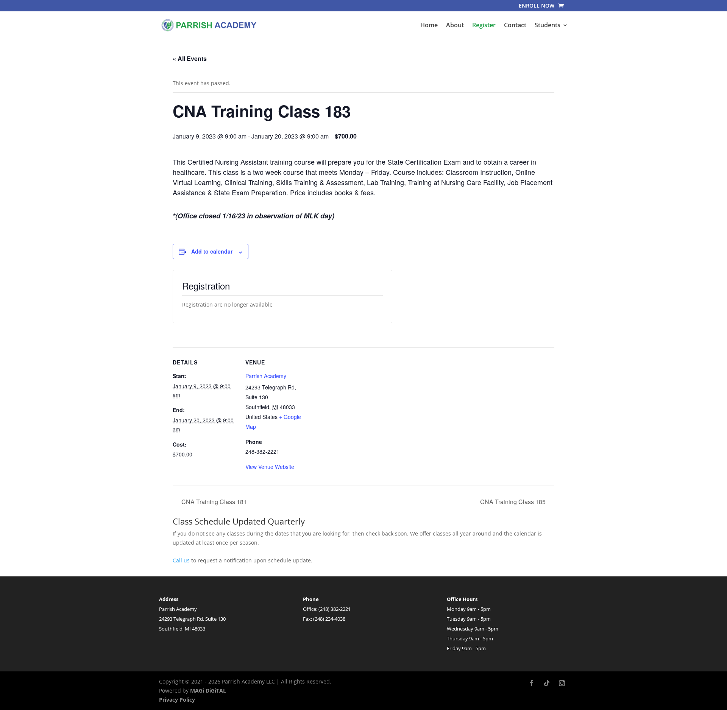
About (455, 25)
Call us (181, 560)
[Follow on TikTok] (547, 683)
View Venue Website (269, 466)
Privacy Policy (177, 699)
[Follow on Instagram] (562, 683)
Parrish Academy (265, 376)
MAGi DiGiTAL (208, 690)
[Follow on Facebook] (532, 683)
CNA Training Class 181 (213, 501)
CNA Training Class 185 (513, 501)
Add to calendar (211, 251)
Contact (515, 25)
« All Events (190, 58)
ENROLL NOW (536, 6)
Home (429, 25)
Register (484, 25)
